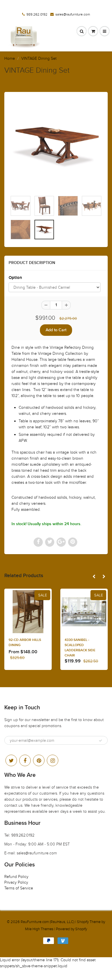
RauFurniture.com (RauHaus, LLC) (47, 922)
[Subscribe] (101, 740)
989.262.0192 (36, 14)
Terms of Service (18, 888)
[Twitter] (11, 760)
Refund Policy (16, 876)
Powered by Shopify (71, 929)
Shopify (83, 922)
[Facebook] (25, 760)
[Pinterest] (39, 760)
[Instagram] (52, 760)
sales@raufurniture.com (72, 14)
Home (9, 58)
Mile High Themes (39, 929)
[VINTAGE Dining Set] (56, 145)
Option (15, 278)
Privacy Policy (16, 882)
